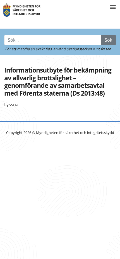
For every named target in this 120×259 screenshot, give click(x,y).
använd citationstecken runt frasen (82, 48)
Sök (108, 40)
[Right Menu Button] (113, 7)
